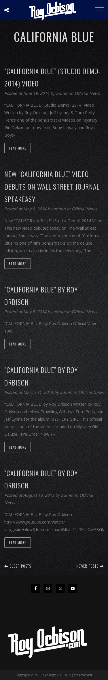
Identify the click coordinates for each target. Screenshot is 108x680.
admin (63, 93)
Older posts (19, 566)
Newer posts (88, 566)
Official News (87, 93)
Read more (17, 148)
